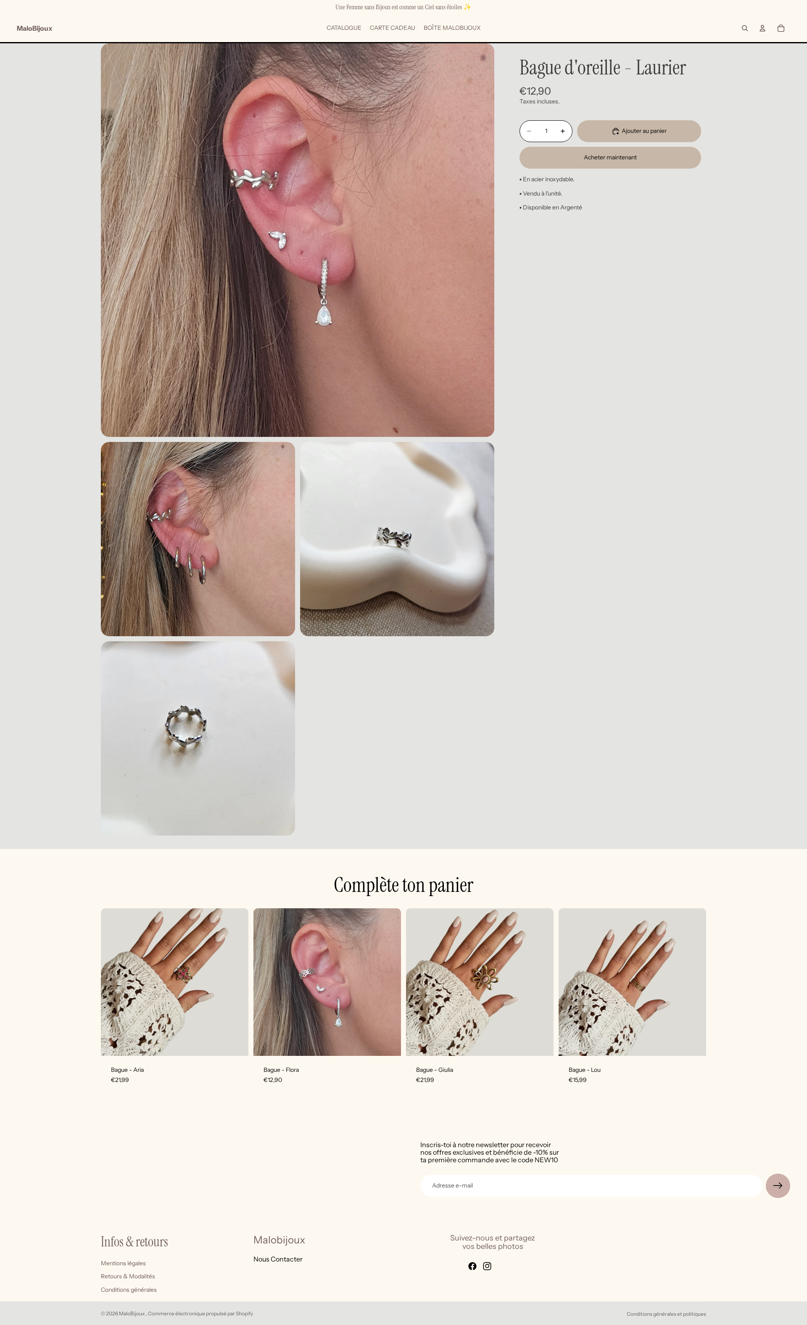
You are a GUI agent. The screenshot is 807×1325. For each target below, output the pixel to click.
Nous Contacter (278, 1259)
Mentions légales (123, 1263)
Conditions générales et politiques (666, 1314)
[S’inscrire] (778, 1186)
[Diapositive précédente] (266, 982)
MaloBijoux (132, 1313)
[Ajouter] (235, 1042)
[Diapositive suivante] (388, 982)
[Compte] (762, 28)
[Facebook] (472, 1266)
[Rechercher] (745, 28)
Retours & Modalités (128, 1276)
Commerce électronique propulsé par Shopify (200, 1313)
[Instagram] (487, 1266)
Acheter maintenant (610, 157)
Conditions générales (129, 1289)
